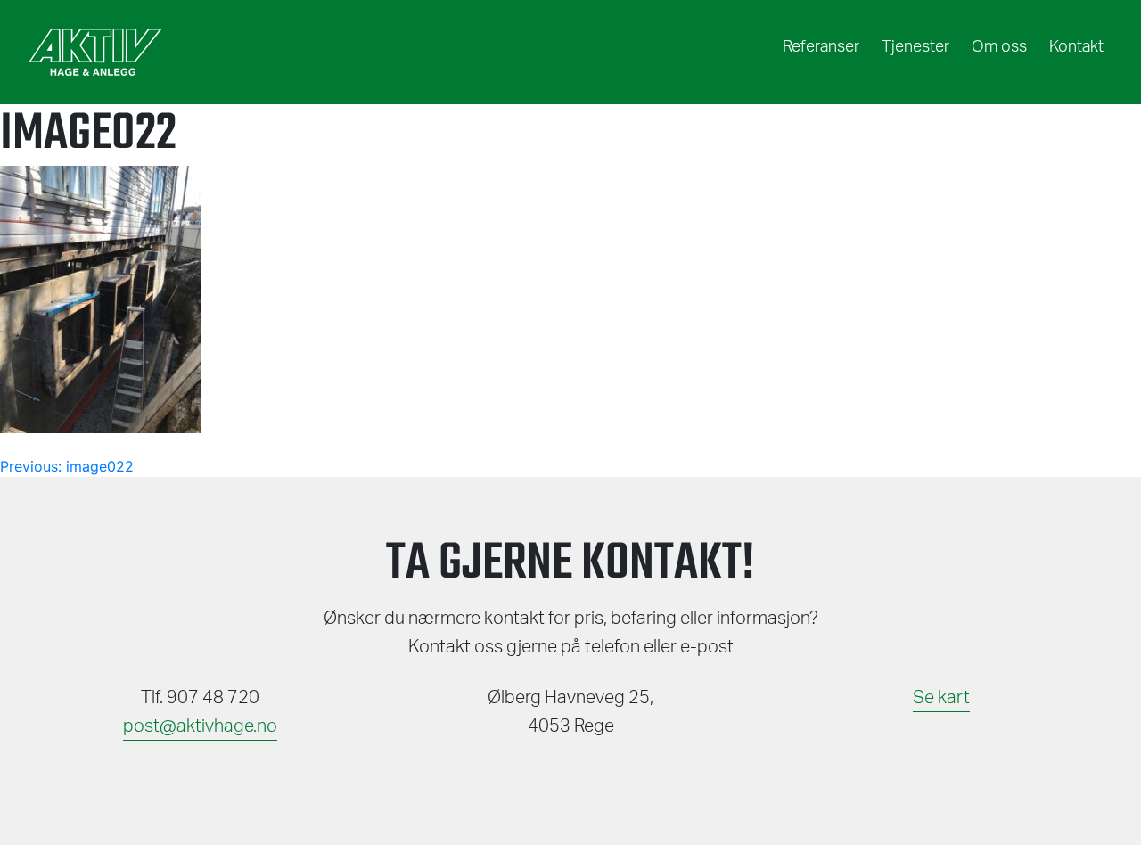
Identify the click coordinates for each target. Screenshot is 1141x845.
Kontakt (1076, 47)
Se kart (941, 698)
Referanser (821, 47)
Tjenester (915, 47)
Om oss (999, 47)
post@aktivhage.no (200, 726)
